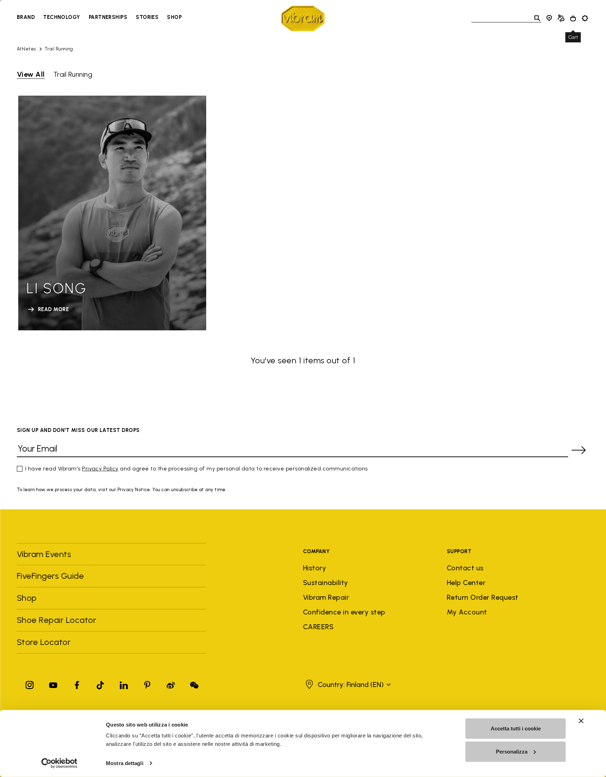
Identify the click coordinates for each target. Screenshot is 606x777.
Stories (147, 17)
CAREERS (318, 627)
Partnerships (108, 17)
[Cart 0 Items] (573, 18)
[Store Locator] (549, 18)
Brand (26, 17)
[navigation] (99, 18)
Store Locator (43, 642)
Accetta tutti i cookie (516, 728)
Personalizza (511, 751)
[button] (347, 684)
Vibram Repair (326, 597)
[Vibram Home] (303, 18)
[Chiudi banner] (581, 720)
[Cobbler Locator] (561, 18)
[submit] (578, 450)
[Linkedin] (124, 683)
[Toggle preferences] (585, 18)
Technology (61, 17)
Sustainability (325, 582)
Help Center (466, 582)
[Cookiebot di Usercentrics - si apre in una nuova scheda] (59, 763)
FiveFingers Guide (51, 576)
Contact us (465, 568)
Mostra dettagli (124, 763)
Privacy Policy (100, 468)
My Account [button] (467, 612)
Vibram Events (44, 554)
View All (31, 74)
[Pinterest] (147, 683)
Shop (174, 17)
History (314, 568)
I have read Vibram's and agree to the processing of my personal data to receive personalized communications (196, 468)
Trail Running (59, 48)
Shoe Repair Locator (56, 620)
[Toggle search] (537, 18)
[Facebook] (77, 683)
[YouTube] (53, 683)
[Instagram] (30, 683)
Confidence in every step (344, 612)
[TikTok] (100, 683)
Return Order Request (482, 597)
